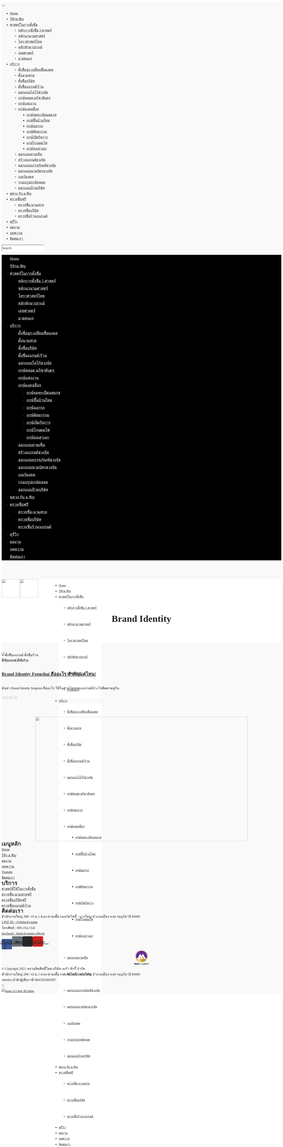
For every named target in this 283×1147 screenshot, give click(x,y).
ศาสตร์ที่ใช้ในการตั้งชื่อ (19, 889)
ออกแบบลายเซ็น (31, 445)
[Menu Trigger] (3, 5)
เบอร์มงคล (26, 475)
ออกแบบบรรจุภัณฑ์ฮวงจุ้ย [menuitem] (37, 165)
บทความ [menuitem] (16, 233)
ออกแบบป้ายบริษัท (33, 489)
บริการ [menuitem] (15, 64)
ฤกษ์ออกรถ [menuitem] (35, 126)
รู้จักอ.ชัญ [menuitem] (17, 19)
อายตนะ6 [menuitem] (25, 58)
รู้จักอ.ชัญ (17, 266)
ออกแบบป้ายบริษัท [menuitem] (31, 188)
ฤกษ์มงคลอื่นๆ (29, 385)
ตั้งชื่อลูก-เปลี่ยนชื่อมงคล (38, 333)
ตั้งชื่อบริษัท (27, 348)
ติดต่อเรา (17, 557)
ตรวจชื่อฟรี (19, 504)
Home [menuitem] (14, 13)
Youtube (7, 872)
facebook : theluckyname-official (23, 933)
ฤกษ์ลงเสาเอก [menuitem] (37, 148)
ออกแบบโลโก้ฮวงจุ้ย (35, 363)
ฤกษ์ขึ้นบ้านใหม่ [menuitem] (38, 120)
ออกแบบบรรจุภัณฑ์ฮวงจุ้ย (39, 460)
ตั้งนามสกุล (27, 340)
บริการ (15, 326)
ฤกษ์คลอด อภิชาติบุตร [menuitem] (34, 98)
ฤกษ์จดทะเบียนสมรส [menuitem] (42, 115)
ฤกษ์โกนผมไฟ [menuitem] (37, 143)
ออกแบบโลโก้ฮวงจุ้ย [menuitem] (33, 92)
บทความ (17, 549)
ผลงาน (15, 542)
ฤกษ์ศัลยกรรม (38, 415)
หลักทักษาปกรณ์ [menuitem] (30, 47)
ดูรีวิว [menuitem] (14, 221)
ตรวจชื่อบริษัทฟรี (14, 900)
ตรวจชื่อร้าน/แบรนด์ (34, 527)
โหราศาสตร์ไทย (31, 296)
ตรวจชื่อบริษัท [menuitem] (28, 210)
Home (14, 258)
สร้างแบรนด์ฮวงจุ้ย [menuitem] (31, 159)
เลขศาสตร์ (26, 311)
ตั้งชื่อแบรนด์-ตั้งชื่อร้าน (15, 660)
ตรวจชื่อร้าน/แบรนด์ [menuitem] (32, 216)
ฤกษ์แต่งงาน (28, 378)
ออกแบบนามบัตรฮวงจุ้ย (37, 467)
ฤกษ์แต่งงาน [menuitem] (27, 103)
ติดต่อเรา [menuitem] (16, 238)
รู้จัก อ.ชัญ (9, 855)
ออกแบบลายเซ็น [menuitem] (30, 154)
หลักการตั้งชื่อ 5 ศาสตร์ (37, 281)
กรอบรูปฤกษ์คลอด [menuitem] (31, 182)
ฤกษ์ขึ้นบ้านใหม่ (39, 400)
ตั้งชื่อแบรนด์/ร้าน (32, 355)
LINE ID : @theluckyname (19, 922)
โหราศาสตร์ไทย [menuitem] (30, 41)
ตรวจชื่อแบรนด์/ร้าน (16, 905)
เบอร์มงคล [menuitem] (26, 176)
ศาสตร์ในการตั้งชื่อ (25, 273)
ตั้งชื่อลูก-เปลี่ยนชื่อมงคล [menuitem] (35, 69)
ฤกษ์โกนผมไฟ (38, 430)
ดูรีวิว (14, 534)
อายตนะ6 (26, 318)
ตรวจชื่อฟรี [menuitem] (18, 199)
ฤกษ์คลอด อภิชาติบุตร (36, 370)
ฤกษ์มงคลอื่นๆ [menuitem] (28, 109)
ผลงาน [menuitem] (15, 227)
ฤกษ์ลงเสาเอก (38, 437)
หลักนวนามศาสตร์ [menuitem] (31, 36)
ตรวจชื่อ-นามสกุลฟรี (16, 894)
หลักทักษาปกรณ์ (31, 303)
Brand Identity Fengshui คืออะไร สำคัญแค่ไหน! (49, 673)
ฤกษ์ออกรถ (36, 408)
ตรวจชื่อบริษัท (29, 519)
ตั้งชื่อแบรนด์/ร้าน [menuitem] (31, 86)
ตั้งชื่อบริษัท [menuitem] (26, 81)
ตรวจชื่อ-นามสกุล (32, 512)
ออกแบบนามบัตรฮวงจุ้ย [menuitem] (35, 171)
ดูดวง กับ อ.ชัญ (22, 497)
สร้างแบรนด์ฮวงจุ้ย (33, 452)
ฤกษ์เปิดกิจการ (39, 422)
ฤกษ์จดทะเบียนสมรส (43, 393)
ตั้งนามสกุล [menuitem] (26, 75)
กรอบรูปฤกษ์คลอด (33, 482)
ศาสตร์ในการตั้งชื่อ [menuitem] (24, 24)
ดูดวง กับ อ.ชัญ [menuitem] (20, 193)
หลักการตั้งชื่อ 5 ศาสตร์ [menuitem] (35, 30)
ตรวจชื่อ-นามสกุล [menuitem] (31, 205)
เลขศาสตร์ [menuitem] (26, 53)
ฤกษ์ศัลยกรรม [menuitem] (37, 131)
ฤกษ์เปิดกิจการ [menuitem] (37, 137)
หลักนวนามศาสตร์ (33, 288)
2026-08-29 (9, 697)
